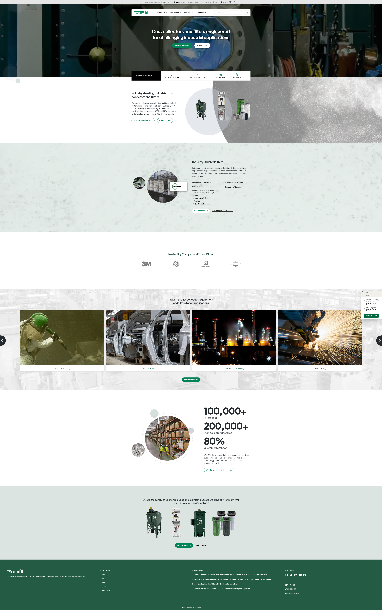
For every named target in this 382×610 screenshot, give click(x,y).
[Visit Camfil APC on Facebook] (286, 574)
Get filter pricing (201, 211)
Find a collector (182, 45)
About (217, 2)
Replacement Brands (233, 187)
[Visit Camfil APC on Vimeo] (304, 574)
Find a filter (202, 45)
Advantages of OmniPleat (222, 211)
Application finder (191, 380)
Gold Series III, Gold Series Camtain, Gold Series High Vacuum (204, 192)
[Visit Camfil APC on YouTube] (300, 574)
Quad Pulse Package (202, 204)
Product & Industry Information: (372, 301)
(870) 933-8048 (371, 310)
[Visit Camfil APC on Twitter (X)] (291, 574)
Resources (208, 2)
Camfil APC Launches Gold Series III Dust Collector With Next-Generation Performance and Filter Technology (233, 579)
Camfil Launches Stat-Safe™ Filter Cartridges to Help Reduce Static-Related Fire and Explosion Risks (230, 574)
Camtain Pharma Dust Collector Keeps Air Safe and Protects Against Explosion (222, 588)
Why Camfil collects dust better (219, 470)
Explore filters (165, 120)
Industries (174, 12)
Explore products (184, 545)
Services (187, 12)
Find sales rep (201, 545)
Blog (224, 2)
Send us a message (293, 593)
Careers (103, 582)
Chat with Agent (372, 316)
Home (103, 574)
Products (161, 12)
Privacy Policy (105, 590)
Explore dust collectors (143, 120)
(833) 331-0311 (371, 304)
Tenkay (197, 201)
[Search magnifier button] (247, 13)
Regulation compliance (194, 2)
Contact (104, 586)
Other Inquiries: (371, 308)
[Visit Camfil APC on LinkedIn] (295, 574)
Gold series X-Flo (201, 198)
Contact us (201, 12)
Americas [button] (234, 2)
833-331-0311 (291, 589)
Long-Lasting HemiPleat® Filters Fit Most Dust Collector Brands (216, 584)
